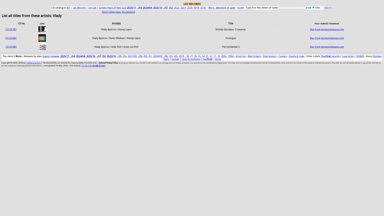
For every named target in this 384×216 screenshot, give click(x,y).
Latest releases (51, 56)
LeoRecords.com (34, 63)
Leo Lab (92, 7)
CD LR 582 (11, 29)
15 (199, 56)
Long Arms (348, 56)
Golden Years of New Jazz (112, 7)
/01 (150, 56)
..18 (187, 56)
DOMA (359, 56)
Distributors (269, 56)
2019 (196, 7)
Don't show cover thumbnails (118, 12)
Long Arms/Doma (191, 59)
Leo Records (79, 7)
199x (230, 56)
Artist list (241, 56)
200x (223, 56)
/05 (171, 56)
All (68, 7)
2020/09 (157, 56)
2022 (176, 7)
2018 (203, 7)
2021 (183, 7)
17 (191, 56)
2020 (189, 7)
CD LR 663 (11, 38)
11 (214, 56)
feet (207, 59)
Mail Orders (254, 56)
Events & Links (296, 56)
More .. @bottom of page (221, 7)
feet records (331, 56)
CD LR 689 (11, 46)
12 (211, 56)
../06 (140, 56)
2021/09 (132, 56)
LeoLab (175, 59)
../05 (119, 56)
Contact (283, 56)
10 (218, 56)
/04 (124, 56)
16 (195, 56)
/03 (145, 56)
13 (207, 56)
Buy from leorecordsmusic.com (327, 29)
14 (203, 56)
